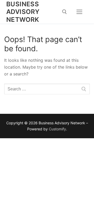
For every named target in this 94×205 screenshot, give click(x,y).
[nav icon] (79, 11)
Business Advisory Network (22, 11)
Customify (57, 129)
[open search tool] (64, 11)
